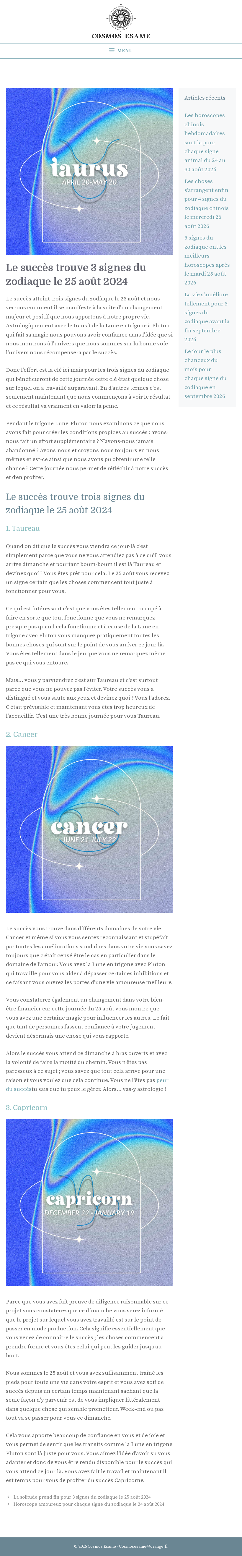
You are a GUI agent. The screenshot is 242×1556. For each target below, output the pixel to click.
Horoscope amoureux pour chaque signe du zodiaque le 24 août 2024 (89, 1504)
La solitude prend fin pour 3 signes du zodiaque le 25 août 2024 (82, 1497)
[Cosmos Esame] (121, 21)
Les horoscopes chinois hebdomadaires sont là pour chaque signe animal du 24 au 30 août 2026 (204, 142)
